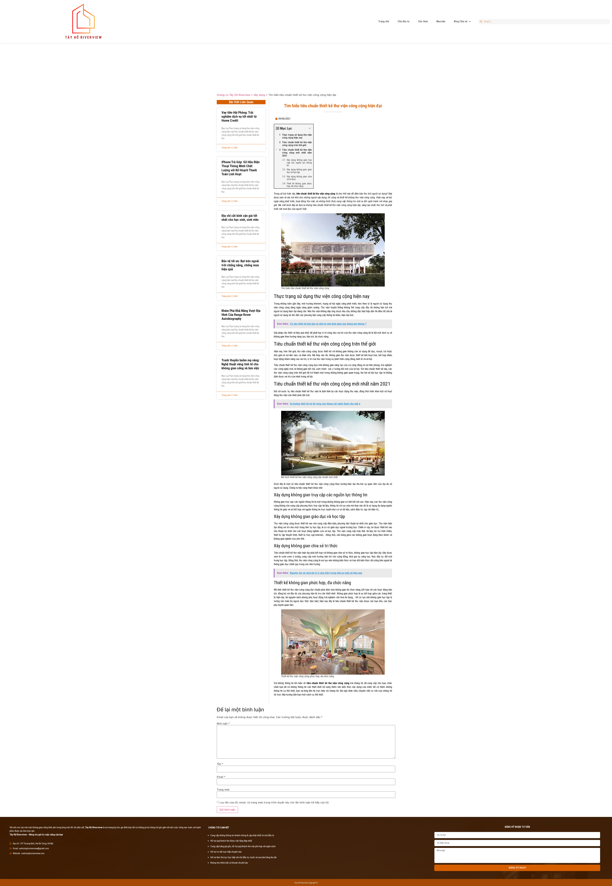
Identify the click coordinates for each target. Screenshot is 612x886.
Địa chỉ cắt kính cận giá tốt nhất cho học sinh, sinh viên (240, 218)
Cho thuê (423, 21)
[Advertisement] (306, 65)
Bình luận (223, 723)
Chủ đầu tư (403, 21)
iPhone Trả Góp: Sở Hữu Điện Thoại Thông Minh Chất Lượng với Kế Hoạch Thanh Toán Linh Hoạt (241, 168)
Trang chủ (383, 21)
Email (221, 777)
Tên (220, 764)
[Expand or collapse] (310, 128)
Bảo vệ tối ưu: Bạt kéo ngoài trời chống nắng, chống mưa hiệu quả (240, 265)
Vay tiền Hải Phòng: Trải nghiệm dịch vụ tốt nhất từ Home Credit (239, 116)
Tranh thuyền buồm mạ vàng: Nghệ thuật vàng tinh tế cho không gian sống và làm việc (240, 364)
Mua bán (440, 21)
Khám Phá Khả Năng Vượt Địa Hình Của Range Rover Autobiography (241, 315)
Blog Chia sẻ (460, 21)
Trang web (223, 789)
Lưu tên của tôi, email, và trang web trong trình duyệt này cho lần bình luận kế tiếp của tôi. (274, 802)
